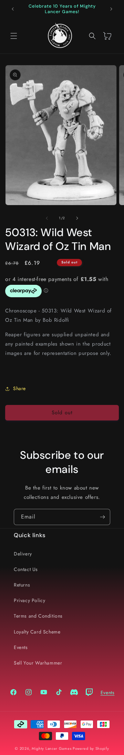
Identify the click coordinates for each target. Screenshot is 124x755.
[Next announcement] (111, 9)
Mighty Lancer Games (51, 748)
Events (21, 647)
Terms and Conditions (38, 615)
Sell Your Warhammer (38, 662)
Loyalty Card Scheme (37, 631)
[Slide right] (77, 218)
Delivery (23, 553)
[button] (13, 35)
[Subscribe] (102, 517)
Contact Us (26, 569)
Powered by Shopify (91, 748)
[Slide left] (46, 218)
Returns (22, 584)
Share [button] (19, 388)
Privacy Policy (29, 600)
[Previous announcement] (12, 9)
